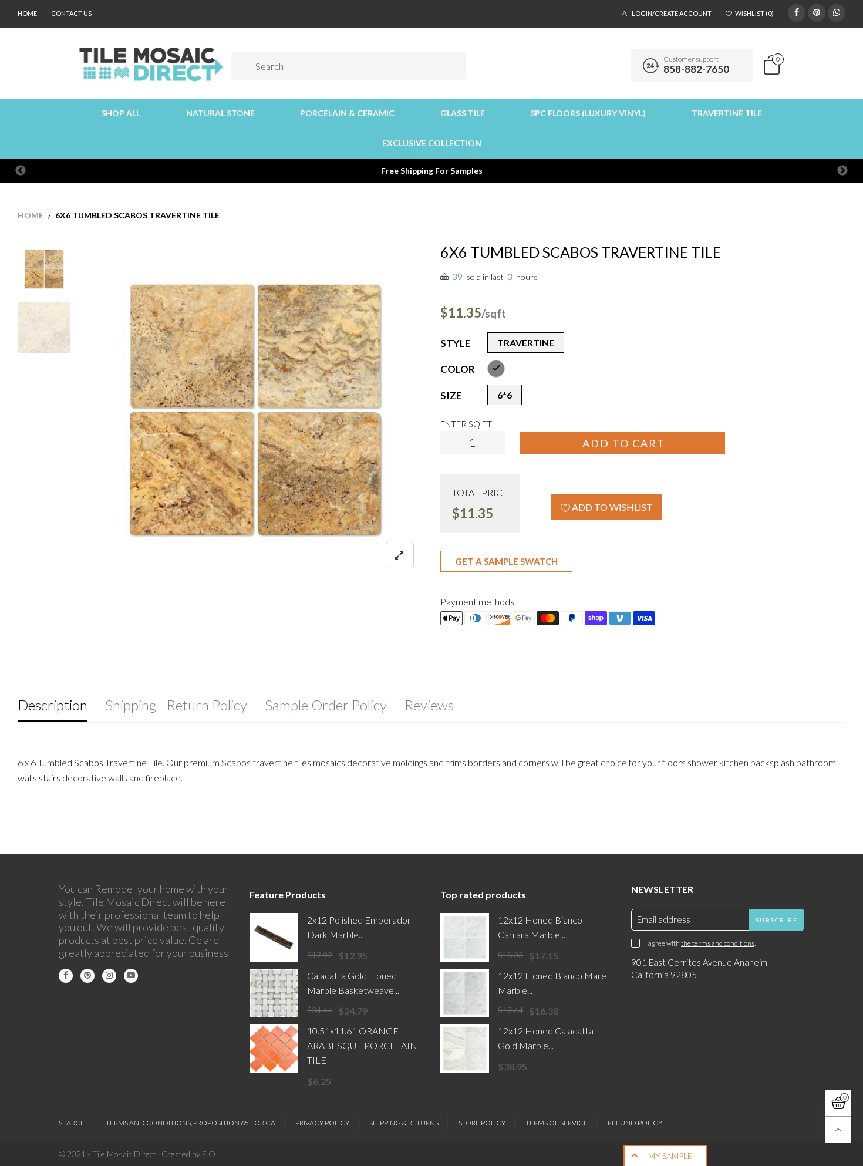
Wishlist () (754, 13)
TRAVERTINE (525, 342)
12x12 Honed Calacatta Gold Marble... (546, 1038)
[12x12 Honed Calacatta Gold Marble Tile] (464, 1048)
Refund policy (635, 1122)
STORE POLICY (482, 1122)
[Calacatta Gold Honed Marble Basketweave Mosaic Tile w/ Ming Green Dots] (274, 993)
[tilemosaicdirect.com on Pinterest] (87, 976)
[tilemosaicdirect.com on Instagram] (109, 976)
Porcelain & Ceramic (347, 113)
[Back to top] (838, 1130)
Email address (663, 919)
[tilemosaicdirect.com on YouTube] (131, 976)
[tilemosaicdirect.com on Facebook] (66, 976)
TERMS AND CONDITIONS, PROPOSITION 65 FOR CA (190, 1122)
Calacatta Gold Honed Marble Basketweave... (353, 983)
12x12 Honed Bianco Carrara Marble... (540, 927)
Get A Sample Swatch (506, 561)
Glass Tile (462, 113)
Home (27, 13)
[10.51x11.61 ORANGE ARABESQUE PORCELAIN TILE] (274, 1048)
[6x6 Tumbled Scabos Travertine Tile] (44, 327)
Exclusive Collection (431, 143)
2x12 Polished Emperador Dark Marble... (359, 927)
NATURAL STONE (220, 113)
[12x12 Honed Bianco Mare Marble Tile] (464, 993)
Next (842, 171)
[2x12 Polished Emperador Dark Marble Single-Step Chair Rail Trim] (274, 937)
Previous (20, 171)
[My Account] (618, 65)
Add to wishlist (611, 507)
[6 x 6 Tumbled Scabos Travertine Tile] (255, 409)
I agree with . (700, 943)
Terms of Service (556, 1122)
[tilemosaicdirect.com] (151, 64)
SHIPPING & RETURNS (404, 1122)
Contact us (71, 13)
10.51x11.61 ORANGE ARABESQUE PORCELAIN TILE (362, 1045)
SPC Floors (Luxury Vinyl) (588, 113)
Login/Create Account (672, 13)
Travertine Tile (727, 113)
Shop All (120, 113)
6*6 (504, 394)
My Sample (670, 1156)
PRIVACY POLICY (322, 1122)
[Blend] (496, 369)
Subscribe (777, 920)
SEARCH (72, 1122)
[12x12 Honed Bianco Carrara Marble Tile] (464, 937)
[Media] (400, 555)
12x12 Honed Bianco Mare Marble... (552, 983)
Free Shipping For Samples (432, 171)
